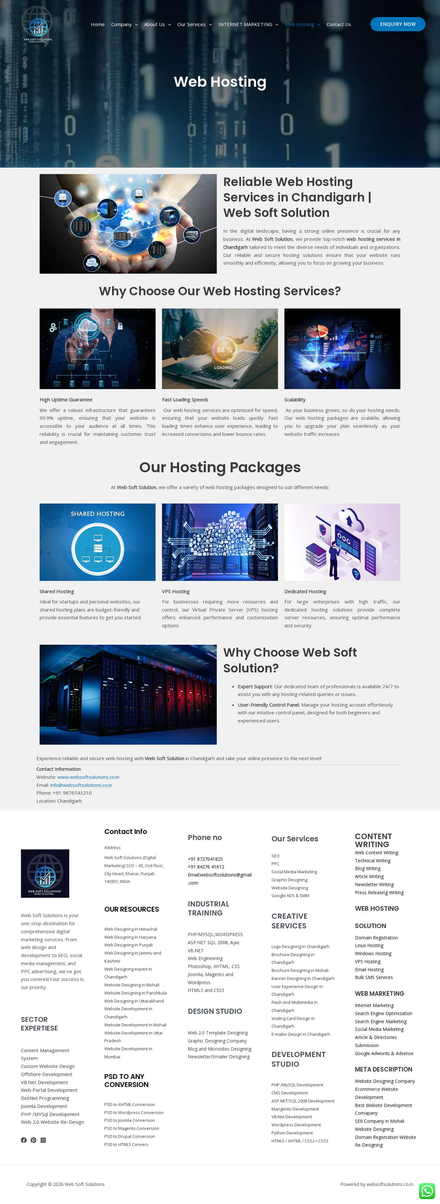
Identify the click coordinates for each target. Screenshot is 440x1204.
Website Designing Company (385, 1081)
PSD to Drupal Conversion (129, 1136)
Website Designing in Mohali (131, 985)
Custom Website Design (48, 1066)
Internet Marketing (374, 1005)
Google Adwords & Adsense (384, 1053)
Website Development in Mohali (135, 1025)
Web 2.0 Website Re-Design (52, 1122)
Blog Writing (367, 868)
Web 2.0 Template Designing (218, 1033)
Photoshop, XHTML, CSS (214, 966)
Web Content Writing (376, 852)
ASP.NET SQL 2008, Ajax (213, 942)
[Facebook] (24, 1140)
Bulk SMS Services (374, 977)
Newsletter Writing (374, 884)
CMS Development (290, 1093)
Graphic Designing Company (217, 1041)
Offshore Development (46, 1074)
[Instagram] (43, 1140)
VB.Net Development (44, 1082)
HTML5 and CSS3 (206, 990)
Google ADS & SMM (290, 895)
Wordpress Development (296, 1125)
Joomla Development (44, 1106)
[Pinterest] (33, 1140)
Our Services (191, 24)
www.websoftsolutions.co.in (88, 777)
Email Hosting (369, 969)
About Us (154, 24)
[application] (135, 24)
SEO (276, 856)
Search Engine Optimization (383, 1013)
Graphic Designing (289, 880)
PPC (275, 863)
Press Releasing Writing (379, 892)
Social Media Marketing (294, 872)
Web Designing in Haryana (130, 937)
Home (98, 24)
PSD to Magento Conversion (131, 1128)
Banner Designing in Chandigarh (303, 978)
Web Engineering (205, 958)
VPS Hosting (367, 961)
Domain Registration (376, 938)
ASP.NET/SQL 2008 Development (303, 1101)
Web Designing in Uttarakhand (134, 1001)
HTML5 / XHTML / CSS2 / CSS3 (300, 1141)
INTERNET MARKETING (245, 24)
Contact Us (339, 24)
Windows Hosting (373, 953)
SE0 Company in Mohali (379, 1121)
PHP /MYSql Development (50, 1114)
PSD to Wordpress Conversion (134, 1112)
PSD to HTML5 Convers (126, 1144)
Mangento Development (295, 1109)
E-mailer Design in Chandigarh (301, 1034)
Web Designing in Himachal (130, 929)
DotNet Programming (45, 1098)
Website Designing (290, 888)
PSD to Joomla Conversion (129, 1120)
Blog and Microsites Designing (219, 1049)
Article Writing (369, 876)
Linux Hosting (369, 945)
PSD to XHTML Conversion (129, 1104)
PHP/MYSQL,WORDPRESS (215, 934)
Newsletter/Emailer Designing (219, 1056)
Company (121, 24)
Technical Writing (372, 860)
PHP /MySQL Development (297, 1085)
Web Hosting (299, 24)
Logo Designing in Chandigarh (301, 946)
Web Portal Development (49, 1090)
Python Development (292, 1133)
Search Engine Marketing (381, 1021)
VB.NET (196, 950)
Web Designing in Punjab (128, 945)
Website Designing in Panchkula (135, 993)
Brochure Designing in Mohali (300, 970)
